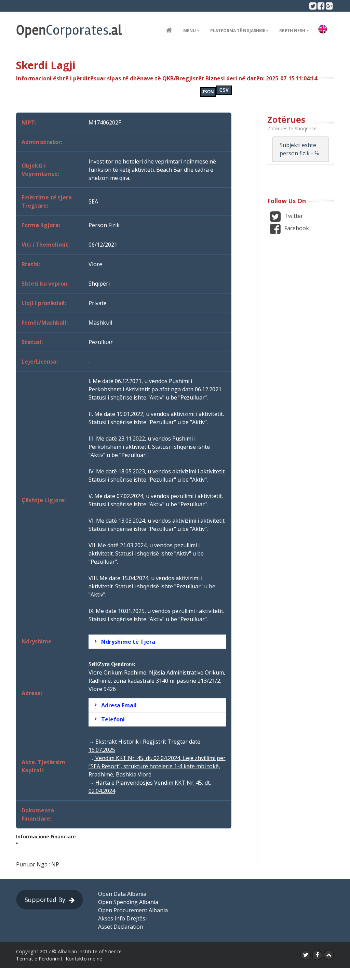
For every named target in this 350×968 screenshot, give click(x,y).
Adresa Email (119, 705)
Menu (189, 31)
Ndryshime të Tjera (128, 641)
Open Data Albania (122, 894)
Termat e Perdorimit (39, 958)
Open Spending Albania (128, 902)
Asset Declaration (120, 926)
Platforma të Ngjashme (237, 31)
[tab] (157, 642)
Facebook (296, 228)
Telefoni (113, 719)
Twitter (293, 216)
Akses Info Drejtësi (122, 918)
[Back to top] (329, 955)
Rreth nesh (292, 31)
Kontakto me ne (84, 958)
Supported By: (46, 899)
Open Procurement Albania (133, 910)
